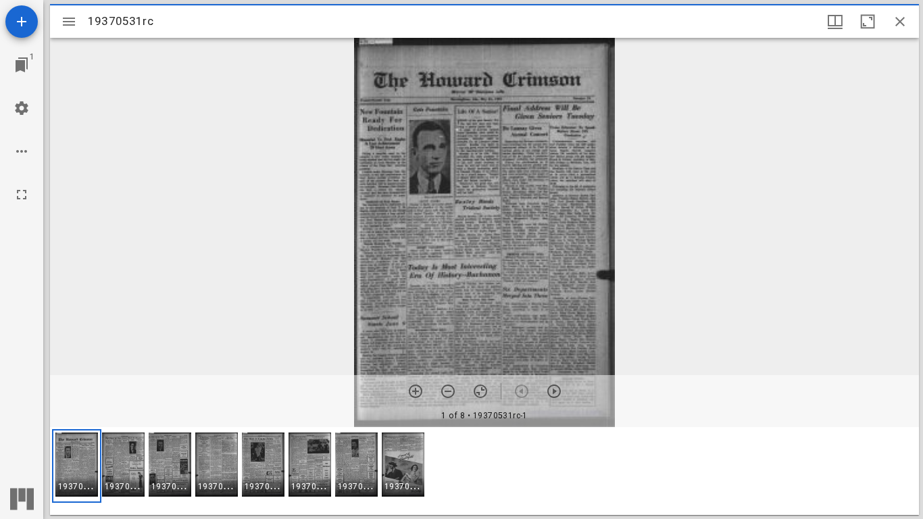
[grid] (484, 471)
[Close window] (900, 21)
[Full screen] (21, 194)
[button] (76, 465)
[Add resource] (21, 21)
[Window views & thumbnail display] (835, 21)
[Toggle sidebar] (69, 21)
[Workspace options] (21, 151)
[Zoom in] (415, 391)
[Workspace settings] (21, 108)
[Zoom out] (448, 391)
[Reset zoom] (480, 391)
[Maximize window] (867, 21)
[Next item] (554, 391)
